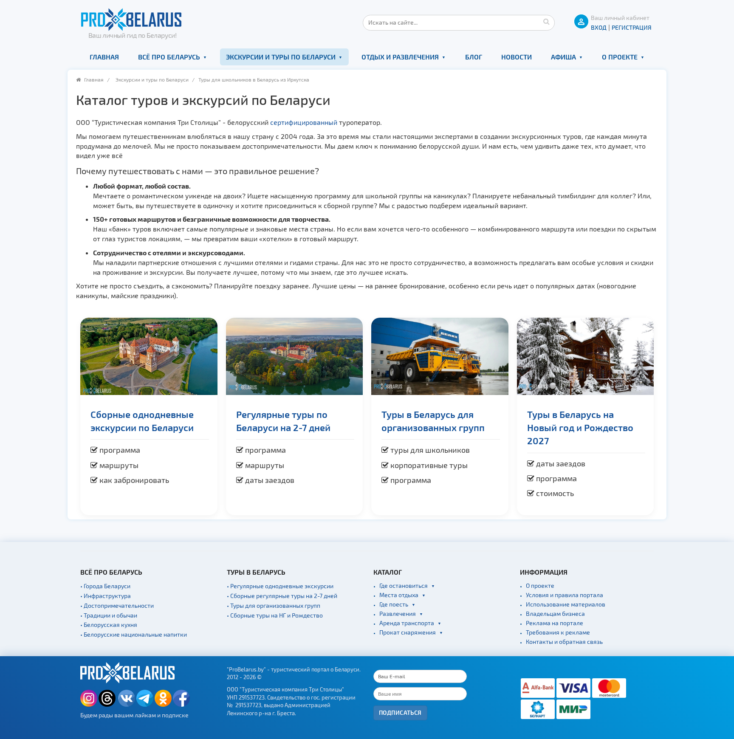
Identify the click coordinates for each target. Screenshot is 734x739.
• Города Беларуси (105, 586)
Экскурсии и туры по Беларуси (281, 57)
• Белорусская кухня (108, 624)
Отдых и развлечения (400, 57)
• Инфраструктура (105, 595)
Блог (473, 57)
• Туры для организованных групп (273, 605)
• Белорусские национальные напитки (133, 634)
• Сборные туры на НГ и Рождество (275, 615)
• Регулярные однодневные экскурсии (280, 586)
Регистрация (632, 27)
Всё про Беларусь (169, 57)
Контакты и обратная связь (564, 641)
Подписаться (400, 712)
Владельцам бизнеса (555, 613)
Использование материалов (565, 604)
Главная (104, 57)
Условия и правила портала (564, 594)
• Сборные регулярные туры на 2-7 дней (282, 595)
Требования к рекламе (558, 632)
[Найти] (546, 21)
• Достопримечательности (117, 605)
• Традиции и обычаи (108, 615)
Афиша (563, 57)
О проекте (620, 57)
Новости (516, 57)
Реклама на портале (554, 622)
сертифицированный (304, 122)
